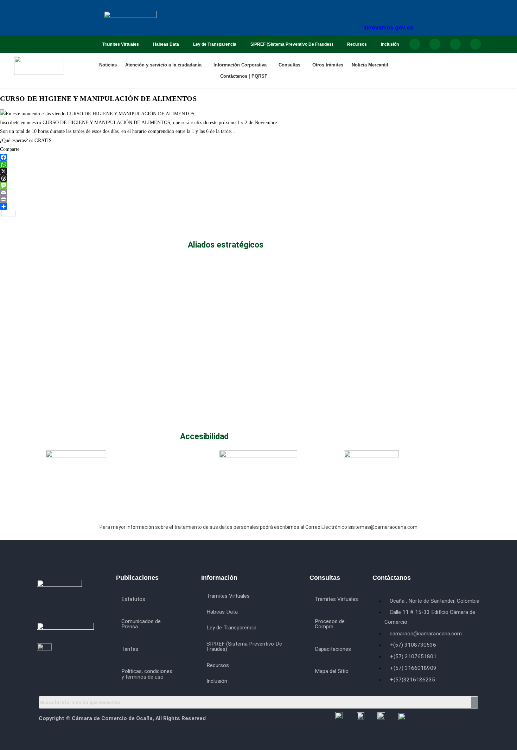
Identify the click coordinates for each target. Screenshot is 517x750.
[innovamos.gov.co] (388, 8)
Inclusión (390, 44)
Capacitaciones (333, 649)
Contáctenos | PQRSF (243, 76)
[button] (165, 64)
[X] (201, 171)
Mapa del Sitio (332, 671)
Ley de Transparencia (214, 44)
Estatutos (133, 599)
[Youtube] (455, 44)
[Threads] (201, 178)
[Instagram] (434, 44)
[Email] (201, 192)
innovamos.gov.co (388, 27)
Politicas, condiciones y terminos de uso (146, 674)
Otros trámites (327, 65)
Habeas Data (166, 44)
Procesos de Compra (330, 624)
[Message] (201, 185)
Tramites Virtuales (120, 44)
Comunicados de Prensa (141, 624)
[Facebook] (414, 44)
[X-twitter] (475, 44)
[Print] (201, 199)
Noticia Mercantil (370, 65)
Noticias (108, 65)
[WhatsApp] (201, 164)
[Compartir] (201, 206)
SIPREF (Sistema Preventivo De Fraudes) (291, 44)
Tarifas (129, 649)
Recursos (357, 44)
